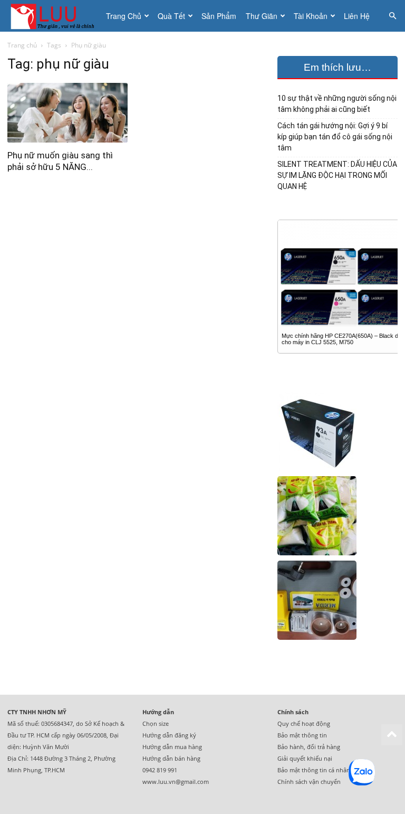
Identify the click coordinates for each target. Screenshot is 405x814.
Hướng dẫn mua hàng (172, 747)
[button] (392, 16)
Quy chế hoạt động (303, 723)
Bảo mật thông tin (302, 735)
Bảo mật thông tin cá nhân (313, 770)
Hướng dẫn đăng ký (169, 735)
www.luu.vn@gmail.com (175, 781)
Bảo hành (290, 747)
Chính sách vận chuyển (309, 781)
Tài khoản (310, 16)
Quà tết (171, 16)
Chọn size (155, 723)
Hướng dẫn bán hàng (171, 758)
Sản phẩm (218, 16)
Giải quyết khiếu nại (304, 758)
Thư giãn (261, 16)
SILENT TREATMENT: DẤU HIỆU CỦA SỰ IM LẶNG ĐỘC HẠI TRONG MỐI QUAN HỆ (337, 175)
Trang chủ (123, 16)
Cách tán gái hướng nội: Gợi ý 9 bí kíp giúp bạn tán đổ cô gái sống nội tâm (334, 136)
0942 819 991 (159, 770)
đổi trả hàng (323, 747)
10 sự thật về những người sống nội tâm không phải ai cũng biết (337, 103)
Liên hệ (357, 16)
